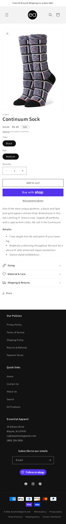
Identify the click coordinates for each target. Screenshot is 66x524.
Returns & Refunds (17, 347)
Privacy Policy (14, 324)
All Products (13, 406)
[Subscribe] (50, 460)
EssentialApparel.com (21, 511)
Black (9, 143)
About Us (12, 391)
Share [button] (9, 293)
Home (10, 376)
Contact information (52, 517)
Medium (10, 156)
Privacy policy (55, 512)
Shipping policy (33, 517)
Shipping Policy (15, 339)
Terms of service (15, 517)
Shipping (6, 131)
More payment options (33, 200)
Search (10, 399)
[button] (6, 15)
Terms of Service (16, 332)
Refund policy (40, 512)
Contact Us (13, 383)
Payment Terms (15, 355)
